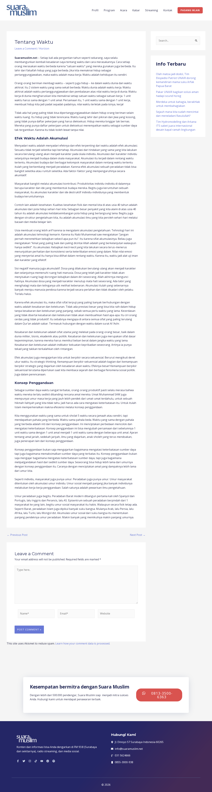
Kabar (136, 10)
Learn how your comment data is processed (82, 643)
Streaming (151, 10)
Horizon (44, 48)
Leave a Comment (26, 48)
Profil (95, 10)
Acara (123, 10)
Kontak (167, 10)
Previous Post (17, 535)
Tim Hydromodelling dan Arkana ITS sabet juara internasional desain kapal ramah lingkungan (176, 125)
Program (109, 10)
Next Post (137, 535)
